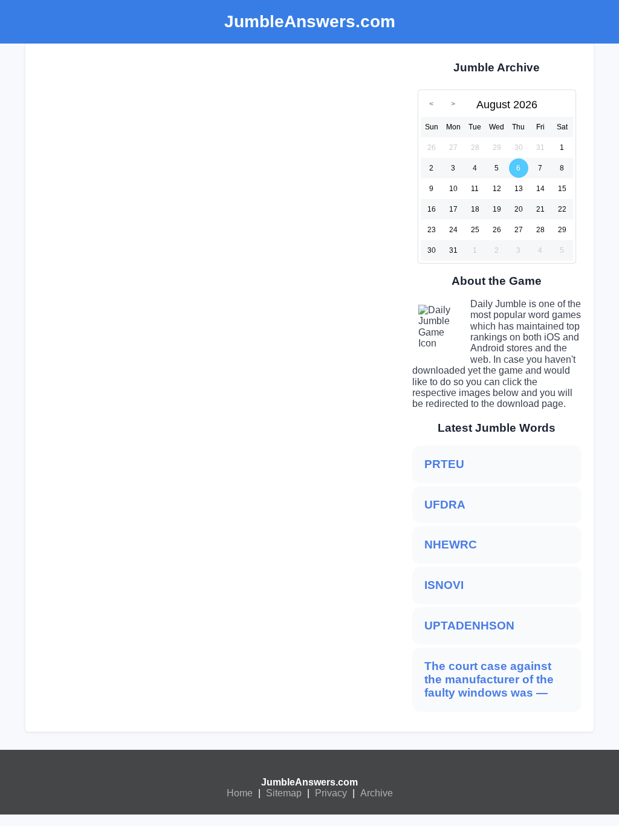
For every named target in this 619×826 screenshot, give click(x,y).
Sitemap (284, 793)
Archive (376, 793)
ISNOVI (444, 585)
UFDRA (444, 504)
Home (240, 793)
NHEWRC (450, 544)
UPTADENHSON (469, 625)
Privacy (331, 793)
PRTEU (444, 464)
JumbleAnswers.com (309, 782)
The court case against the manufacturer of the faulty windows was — (489, 679)
